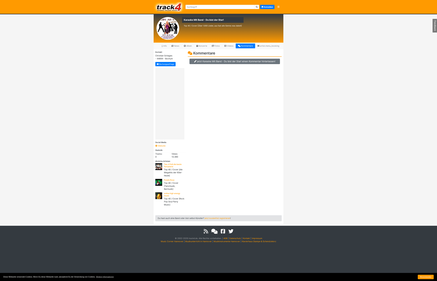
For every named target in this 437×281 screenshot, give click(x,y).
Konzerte (202, 46)
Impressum (257, 238)
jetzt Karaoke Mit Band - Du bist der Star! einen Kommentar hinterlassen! (235, 61)
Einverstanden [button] (425, 277)
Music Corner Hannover (172, 241)
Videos (229, 46)
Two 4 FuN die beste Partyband (173, 165)
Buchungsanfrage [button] (166, 64)
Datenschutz (235, 238)
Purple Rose (169, 180)
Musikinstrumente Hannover (227, 241)
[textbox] (219, 7)
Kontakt (246, 238)
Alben (189, 46)
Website (161, 146)
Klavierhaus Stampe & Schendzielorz (259, 241)
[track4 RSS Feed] (206, 231)
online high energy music (172, 194)
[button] (256, 7)
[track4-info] (214, 231)
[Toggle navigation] (278, 7)
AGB (225, 238)
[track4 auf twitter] (230, 231)
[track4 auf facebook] (223, 231)
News (176, 46)
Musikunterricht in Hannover (198, 241)
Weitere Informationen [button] (105, 277)
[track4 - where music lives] (169, 6)
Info (165, 46)
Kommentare (246, 46)
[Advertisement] (170, 103)
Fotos (217, 46)
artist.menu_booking (269, 46)
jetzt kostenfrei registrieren (217, 218)
